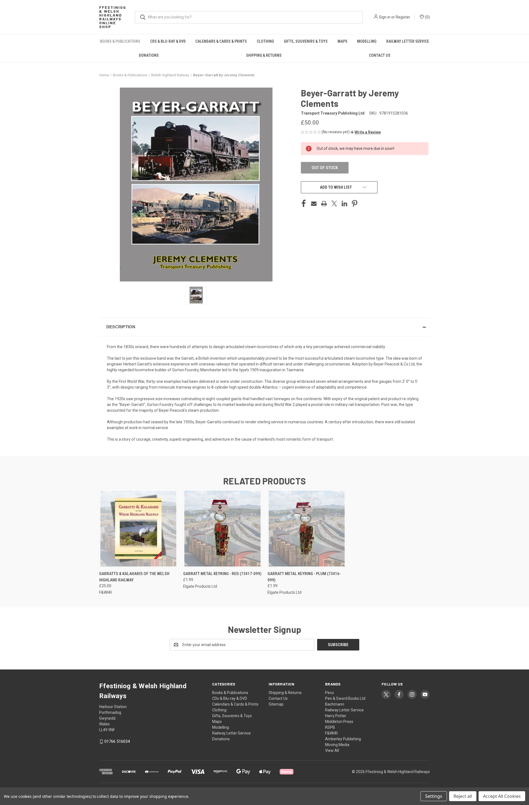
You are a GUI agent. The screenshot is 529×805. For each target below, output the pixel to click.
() (427, 17)
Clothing (265, 41)
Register (403, 17)
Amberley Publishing (343, 739)
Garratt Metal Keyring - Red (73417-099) (222, 573)
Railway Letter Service (407, 41)
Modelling (366, 41)
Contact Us (379, 55)
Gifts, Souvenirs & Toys (306, 41)
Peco (329, 692)
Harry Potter (335, 716)
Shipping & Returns (264, 55)
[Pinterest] (354, 203)
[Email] (314, 203)
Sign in (384, 17)
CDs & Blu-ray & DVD (168, 41)
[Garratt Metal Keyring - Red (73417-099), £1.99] (222, 528)
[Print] (324, 203)
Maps (342, 41)
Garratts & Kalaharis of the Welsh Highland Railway (134, 576)
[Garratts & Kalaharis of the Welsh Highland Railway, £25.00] (138, 528)
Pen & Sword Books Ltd (345, 698)
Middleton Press (339, 721)
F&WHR (331, 733)
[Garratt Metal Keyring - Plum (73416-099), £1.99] (307, 528)
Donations (149, 55)
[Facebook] (303, 203)
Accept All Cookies (502, 796)
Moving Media (337, 744)
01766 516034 (117, 741)
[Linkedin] (344, 203)
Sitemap (276, 704)
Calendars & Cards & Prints (221, 41)
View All (332, 750)
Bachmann (334, 704)
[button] (365, 132)
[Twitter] (334, 203)
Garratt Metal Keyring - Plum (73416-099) (304, 576)
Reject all (463, 796)
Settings (433, 796)
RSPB (330, 727)
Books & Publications (120, 41)
